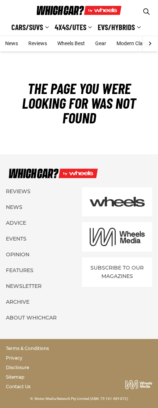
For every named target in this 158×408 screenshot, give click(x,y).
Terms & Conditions (27, 348)
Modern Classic (133, 43)
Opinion (17, 254)
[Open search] (146, 11)
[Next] (150, 43)
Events (16, 238)
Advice (16, 223)
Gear (100, 43)
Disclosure (17, 367)
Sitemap (15, 377)
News (11, 43)
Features (19, 270)
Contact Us (18, 386)
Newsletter (24, 286)
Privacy (14, 358)
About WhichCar (31, 317)
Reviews (37, 43)
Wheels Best (71, 43)
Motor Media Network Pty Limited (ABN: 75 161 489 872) (81, 399)
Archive (17, 302)
